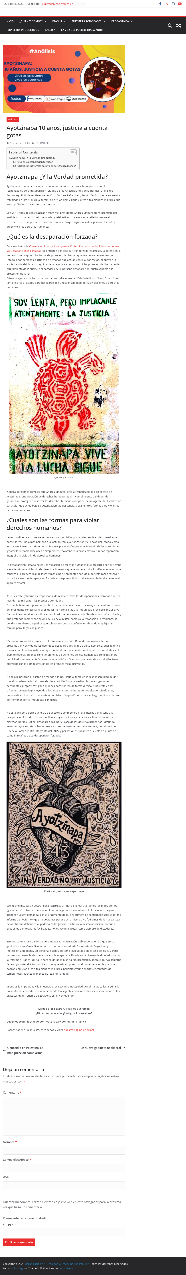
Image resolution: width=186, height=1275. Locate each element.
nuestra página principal (79, 1030)
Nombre (10, 1142)
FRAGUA (57, 21)
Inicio (10, 21)
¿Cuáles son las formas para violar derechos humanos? (46, 165)
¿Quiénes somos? (31, 21)
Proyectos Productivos (22, 30)
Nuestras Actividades (87, 21)
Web (6, 1177)
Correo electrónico (17, 1160)
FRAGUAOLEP (41, 143)
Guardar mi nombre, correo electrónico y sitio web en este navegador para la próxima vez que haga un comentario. (62, 1204)
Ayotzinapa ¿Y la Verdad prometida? (33, 157)
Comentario (12, 1092)
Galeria (50, 30)
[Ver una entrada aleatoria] (178, 25)
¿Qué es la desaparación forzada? (35, 161)
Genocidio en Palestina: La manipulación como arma (25, 1050)
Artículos (12, 119)
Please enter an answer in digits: (25, 1218)
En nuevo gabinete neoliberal (101, 1048)
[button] (44, 21)
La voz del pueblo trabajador (82, 30)
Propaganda (120, 21)
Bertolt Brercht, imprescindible (60, 3)
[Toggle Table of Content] (71, 152)
